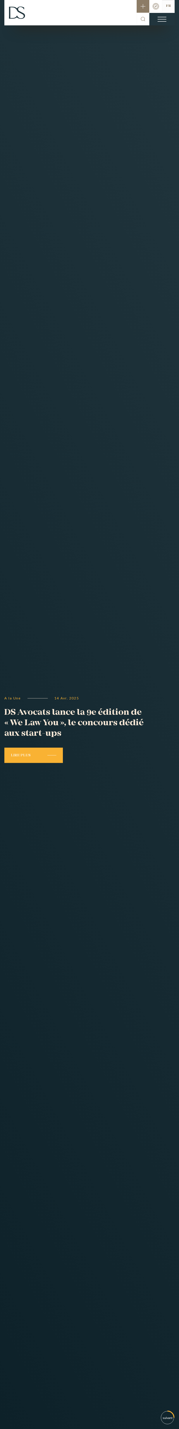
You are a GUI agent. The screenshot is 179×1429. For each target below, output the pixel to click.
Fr (168, 6)
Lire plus (21, 755)
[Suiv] (168, 1418)
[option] (89, 714)
